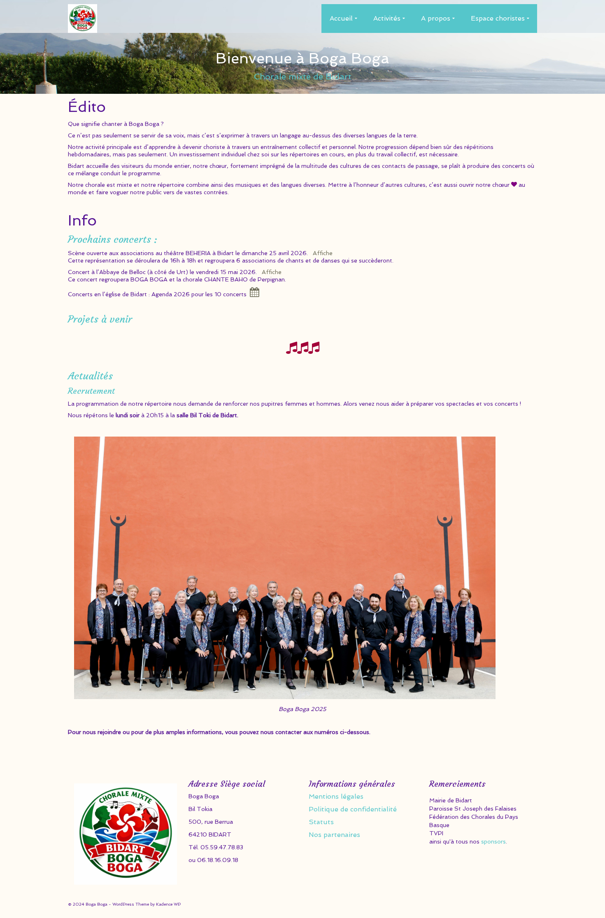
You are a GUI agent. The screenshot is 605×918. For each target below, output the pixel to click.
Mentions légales (336, 796)
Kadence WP (168, 904)
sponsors (493, 841)
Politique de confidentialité (353, 809)
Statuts (321, 822)
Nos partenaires (334, 835)
